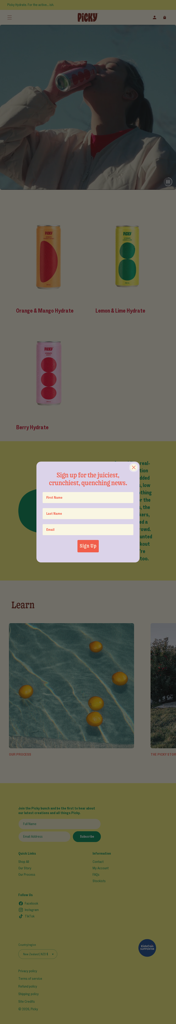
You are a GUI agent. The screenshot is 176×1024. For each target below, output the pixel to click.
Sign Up (88, 546)
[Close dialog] (134, 467)
